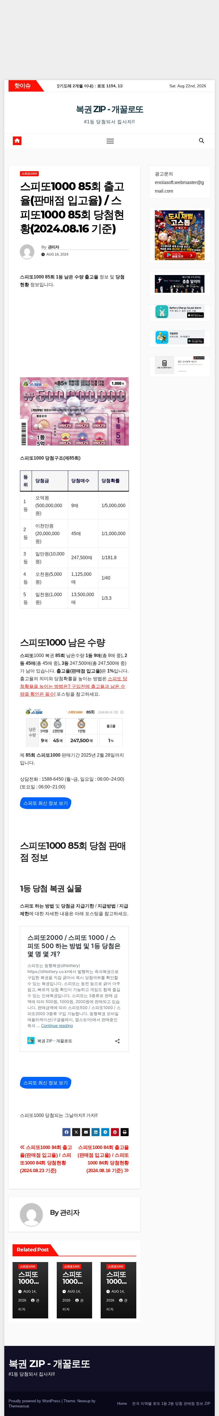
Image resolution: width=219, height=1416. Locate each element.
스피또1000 (29, 173)
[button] (201, 141)
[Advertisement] (109, 40)
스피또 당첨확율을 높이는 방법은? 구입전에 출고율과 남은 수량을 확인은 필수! (73, 686)
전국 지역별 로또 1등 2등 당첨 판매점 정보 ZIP (171, 1403)
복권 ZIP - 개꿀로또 (109, 109)
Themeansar (19, 1406)
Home (122, 1403)
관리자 (53, 247)
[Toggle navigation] (110, 141)
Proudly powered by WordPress (35, 1401)
